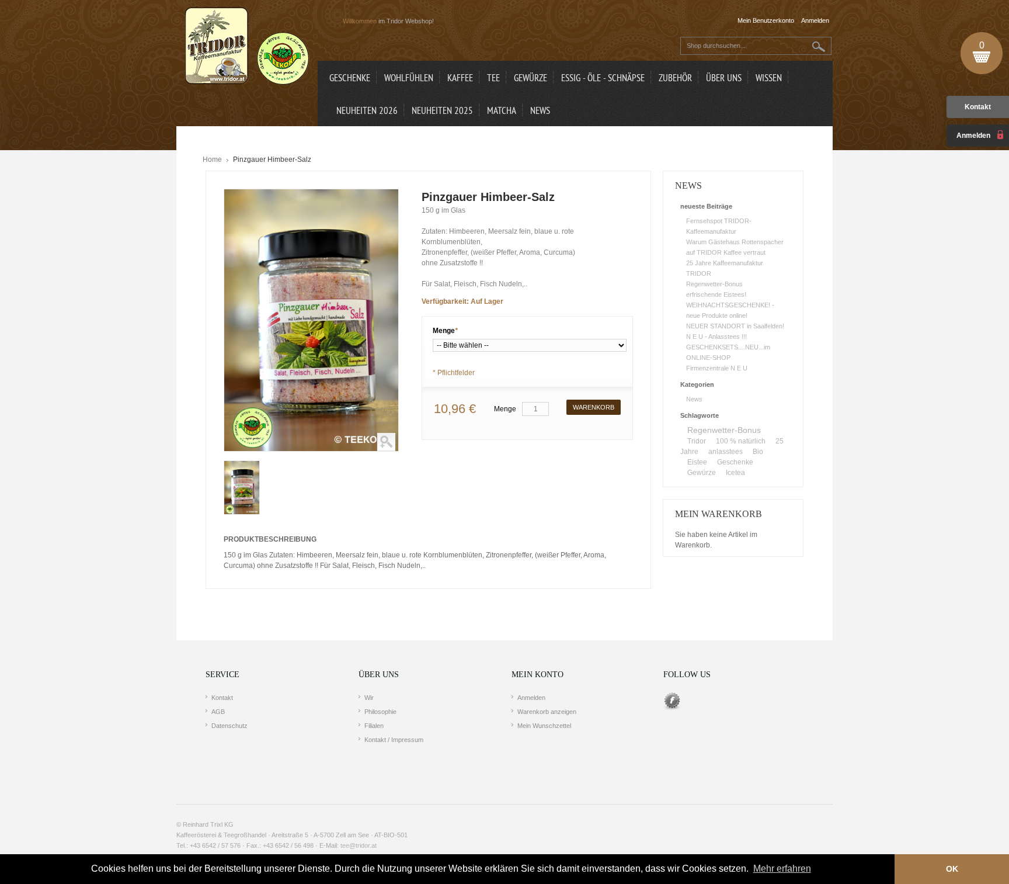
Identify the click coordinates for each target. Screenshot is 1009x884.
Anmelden (531, 697)
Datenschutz (229, 725)
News (694, 399)
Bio (758, 452)
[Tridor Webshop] (247, 46)
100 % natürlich (741, 441)
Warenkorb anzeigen (546, 711)
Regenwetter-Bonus (714, 283)
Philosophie (380, 711)
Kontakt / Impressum (393, 739)
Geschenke (735, 462)
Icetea (735, 473)
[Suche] (819, 46)
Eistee (697, 462)
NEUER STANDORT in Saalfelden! (735, 326)
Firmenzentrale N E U (716, 368)
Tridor (696, 441)
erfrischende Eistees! (716, 294)
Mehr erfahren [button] (782, 868)
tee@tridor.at (358, 845)
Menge (445, 331)
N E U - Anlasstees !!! (716, 336)
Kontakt (978, 107)
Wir (369, 697)
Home (212, 159)
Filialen (374, 725)
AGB (218, 711)
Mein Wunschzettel (544, 725)
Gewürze (701, 473)
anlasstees (725, 452)
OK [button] (952, 868)
